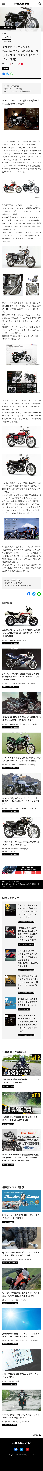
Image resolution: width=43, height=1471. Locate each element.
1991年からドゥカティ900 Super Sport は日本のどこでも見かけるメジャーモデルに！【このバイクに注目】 (28, 933)
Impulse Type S (15, 808)
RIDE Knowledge (8, 1381)
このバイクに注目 (7, 28)
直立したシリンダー (12, 91)
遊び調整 (28, 1259)
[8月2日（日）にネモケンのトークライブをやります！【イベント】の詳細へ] (10, 1003)
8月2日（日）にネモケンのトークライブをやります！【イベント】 (27, 1001)
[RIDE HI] (21, 4)
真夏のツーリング (21, 1341)
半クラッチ (19, 1259)
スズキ (19, 64)
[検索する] (39, 3)
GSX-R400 (13, 684)
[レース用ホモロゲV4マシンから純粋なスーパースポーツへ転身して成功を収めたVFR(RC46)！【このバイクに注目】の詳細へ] (10, 955)
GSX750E (13, 640)
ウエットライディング (21, 1422)
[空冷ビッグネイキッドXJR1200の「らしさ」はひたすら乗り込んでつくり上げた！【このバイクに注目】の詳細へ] (10, 910)
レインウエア (7, 1422)
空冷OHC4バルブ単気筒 (13, 89)
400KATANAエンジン (29, 808)
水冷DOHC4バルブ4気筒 (27, 765)
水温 (17, 1381)
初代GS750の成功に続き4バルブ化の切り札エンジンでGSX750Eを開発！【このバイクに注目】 (28, 982)
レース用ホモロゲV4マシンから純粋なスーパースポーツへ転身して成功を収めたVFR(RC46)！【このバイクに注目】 (28, 958)
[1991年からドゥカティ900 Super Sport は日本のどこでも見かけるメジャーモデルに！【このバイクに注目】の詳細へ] (10, 932)
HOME (3, 882)
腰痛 (16, 1300)
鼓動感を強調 (26, 91)
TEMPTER (15, 86)
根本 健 (9, 64)
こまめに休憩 (33, 1341)
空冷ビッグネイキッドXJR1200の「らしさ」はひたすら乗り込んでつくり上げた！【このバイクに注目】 (28, 911)
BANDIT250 (13, 765)
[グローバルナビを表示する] (3, 3)
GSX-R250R (14, 724)
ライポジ (23, 1300)
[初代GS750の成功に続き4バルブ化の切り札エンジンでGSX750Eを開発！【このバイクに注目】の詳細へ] (10, 980)
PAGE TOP (35, 1435)
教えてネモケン (8, 1259)
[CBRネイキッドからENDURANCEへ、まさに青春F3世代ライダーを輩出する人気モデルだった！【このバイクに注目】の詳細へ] (10, 1020)
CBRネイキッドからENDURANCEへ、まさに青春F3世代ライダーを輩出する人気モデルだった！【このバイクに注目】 (27, 1023)
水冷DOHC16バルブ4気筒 (27, 684)
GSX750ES (22, 640)
